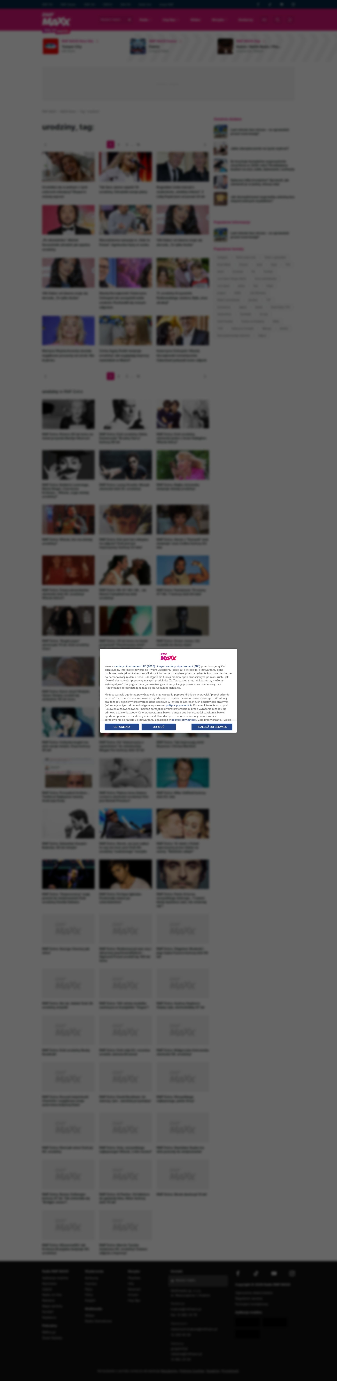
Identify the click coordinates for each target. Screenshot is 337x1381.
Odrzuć (158, 726)
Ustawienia (122, 726)
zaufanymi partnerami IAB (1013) (134, 666)
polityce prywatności (178, 705)
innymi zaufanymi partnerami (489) (178, 666)
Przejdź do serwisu (212, 726)
